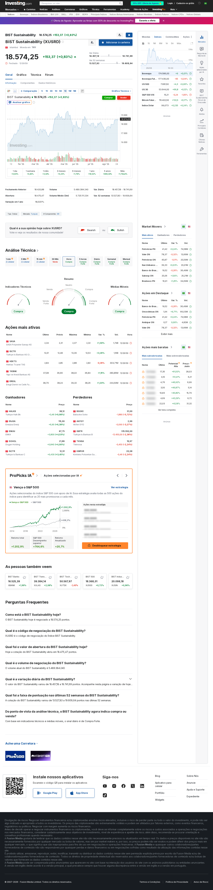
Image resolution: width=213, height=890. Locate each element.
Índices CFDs (178, 14)
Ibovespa (24, 14)
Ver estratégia (119, 487)
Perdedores (180, 235)
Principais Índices (99, 14)
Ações (186, 37)
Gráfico (21, 74)
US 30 (145, 89)
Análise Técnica (20, 250)
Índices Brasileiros (39, 14)
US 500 (145, 84)
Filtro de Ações (141, 9)
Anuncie (191, 782)
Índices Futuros (162, 14)
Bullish (120, 230)
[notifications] (199, 3)
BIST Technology (68, 576)
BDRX (85, 14)
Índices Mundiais (144, 14)
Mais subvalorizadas (152, 356)
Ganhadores (163, 235)
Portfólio (159, 792)
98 (58, 214)
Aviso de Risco (201, 882)
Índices (11, 14)
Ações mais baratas (155, 347)
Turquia (34, 214)
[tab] (10, 261)
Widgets (159, 799)
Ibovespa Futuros (150, 79)
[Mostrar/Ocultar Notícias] (82, 91)
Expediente (193, 796)
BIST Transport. (41, 576)
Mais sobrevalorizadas (177, 356)
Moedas (146, 37)
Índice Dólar (148, 105)
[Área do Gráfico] (15, 91)
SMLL (64, 14)
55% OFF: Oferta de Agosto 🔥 (147, 3)
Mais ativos (147, 235)
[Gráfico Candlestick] (8, 91)
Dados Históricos (47, 83)
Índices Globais (194, 14)
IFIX (71, 14)
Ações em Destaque (155, 293)
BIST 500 (90, 576)
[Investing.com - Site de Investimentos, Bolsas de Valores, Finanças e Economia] (18, 3)
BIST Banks (13, 576)
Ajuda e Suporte (196, 789)
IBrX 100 (54, 14)
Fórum (49, 74)
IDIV (78, 14)
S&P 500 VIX (148, 95)
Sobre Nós (193, 775)
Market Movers (152, 226)
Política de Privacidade (177, 882)
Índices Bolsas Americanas (122, 14)
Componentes (27, 83)
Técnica (35, 74)
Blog (157, 775)
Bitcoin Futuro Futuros (152, 100)
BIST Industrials (119, 576)
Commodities (172, 37)
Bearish (91, 230)
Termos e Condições (149, 882)
